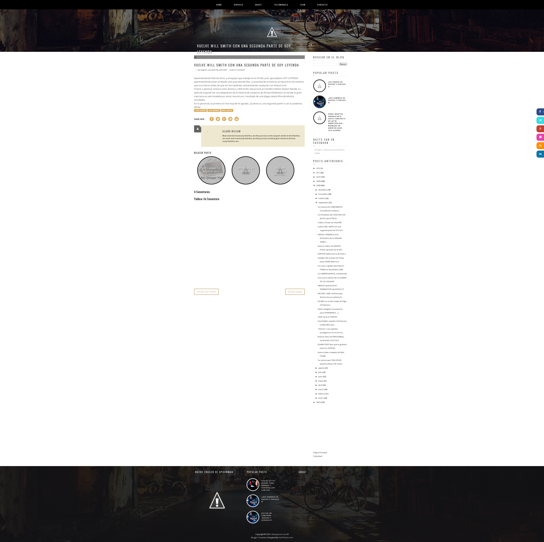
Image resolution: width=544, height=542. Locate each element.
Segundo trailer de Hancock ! (280, 171)
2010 (318, 177)
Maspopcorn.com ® (280, 534)
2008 (318, 185)
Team (302, 5)
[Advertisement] (245, 277)
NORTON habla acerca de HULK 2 (332, 254)
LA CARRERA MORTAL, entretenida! (332, 273)
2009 (318, 181)
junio (320, 376)
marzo (321, 389)
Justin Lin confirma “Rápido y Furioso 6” (266, 516)
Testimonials (281, 5)
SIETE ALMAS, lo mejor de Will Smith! (211, 171)
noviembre (323, 194)
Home (219, 5)
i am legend (202, 70)
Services (238, 5)
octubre (321, 198)
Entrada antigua (295, 291)
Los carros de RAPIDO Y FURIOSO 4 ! (337, 84)
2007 (318, 402)
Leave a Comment (237, 70)
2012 (318, 168)
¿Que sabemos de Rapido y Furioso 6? (337, 100)
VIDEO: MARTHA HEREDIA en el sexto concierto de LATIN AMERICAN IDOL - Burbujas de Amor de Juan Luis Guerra (336, 122)
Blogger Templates (259, 537)
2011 (318, 172)
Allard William (231, 131)
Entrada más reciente (206, 291)
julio (320, 372)
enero (321, 398)
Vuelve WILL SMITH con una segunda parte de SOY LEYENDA (244, 49)
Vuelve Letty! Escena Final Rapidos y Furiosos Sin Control (268, 485)
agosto (321, 368)
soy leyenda (213, 70)
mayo (320, 381)
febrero (321, 393)
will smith (223, 70)
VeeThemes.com (286, 537)
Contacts (322, 5)
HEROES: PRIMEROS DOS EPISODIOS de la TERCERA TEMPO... (330, 238)
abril (320, 385)
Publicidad (317, 456)
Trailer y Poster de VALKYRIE (330, 222)
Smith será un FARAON (245, 170)
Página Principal (320, 452)
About (258, 5)
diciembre (322, 190)
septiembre (323, 202)
